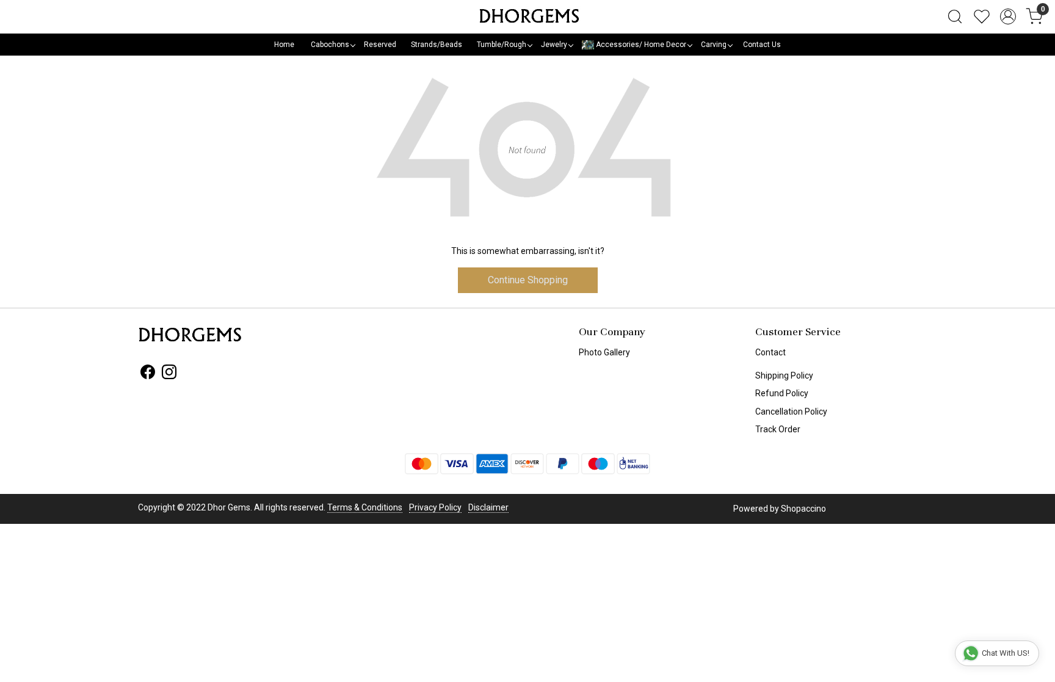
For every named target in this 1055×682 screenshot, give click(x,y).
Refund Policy (781, 393)
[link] (954, 16)
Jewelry (554, 44)
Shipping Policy (784, 375)
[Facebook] (148, 374)
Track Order (777, 429)
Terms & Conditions (364, 507)
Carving (714, 44)
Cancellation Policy (791, 411)
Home (284, 44)
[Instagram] (169, 374)
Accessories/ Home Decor (640, 44)
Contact (770, 352)
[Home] (527, 16)
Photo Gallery (604, 352)
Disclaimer (488, 507)
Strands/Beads (436, 44)
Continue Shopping (528, 280)
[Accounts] (1008, 16)
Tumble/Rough (501, 44)
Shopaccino (803, 508)
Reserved (380, 44)
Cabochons (330, 44)
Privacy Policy (435, 507)
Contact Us (762, 44)
